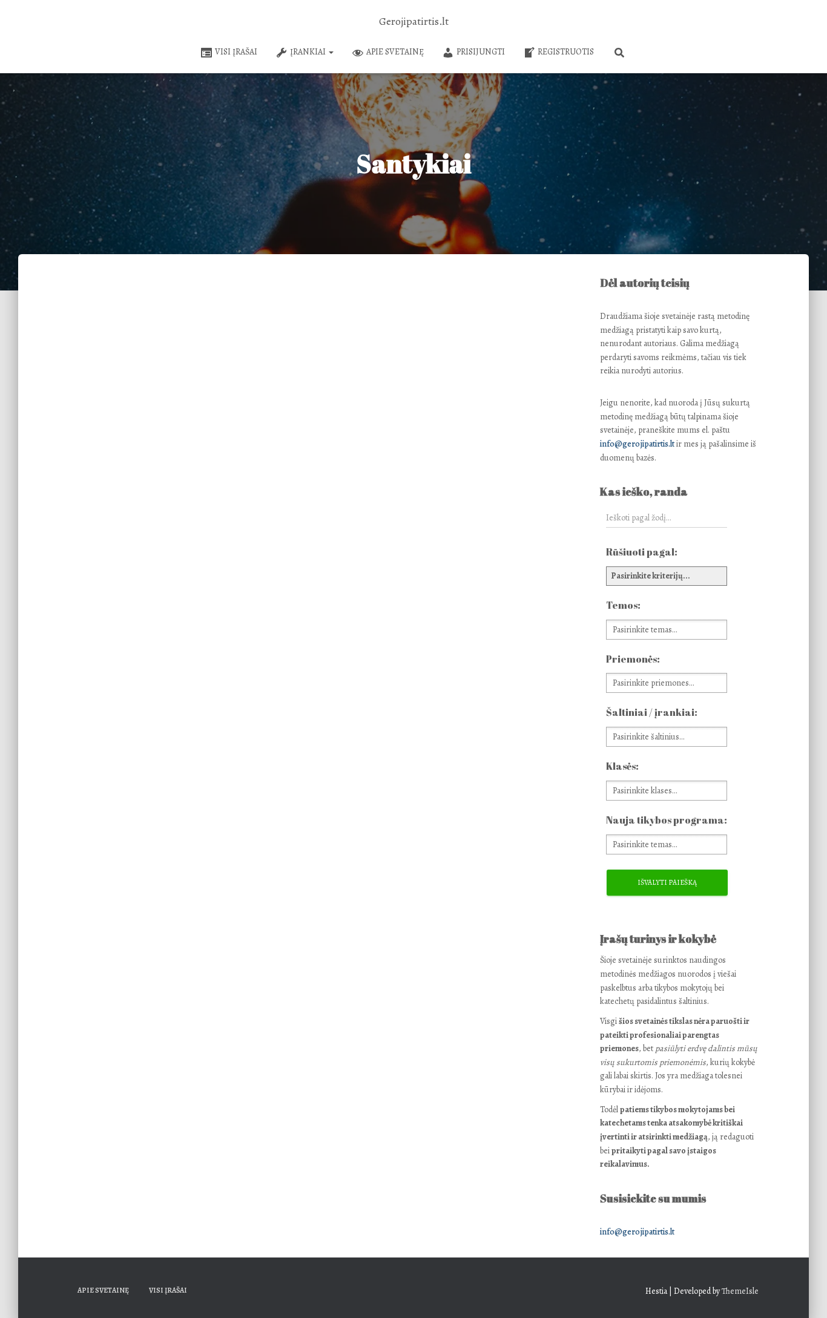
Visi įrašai (236, 51)
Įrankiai (309, 51)
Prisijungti (480, 51)
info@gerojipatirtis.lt (637, 444)
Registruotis (566, 51)
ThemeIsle (740, 1291)
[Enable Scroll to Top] (803, 1294)
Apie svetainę (395, 51)
